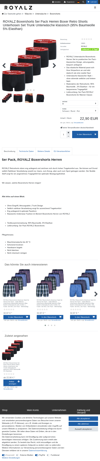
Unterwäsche (40, 14)
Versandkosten (78, 122)
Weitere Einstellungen (11, 458)
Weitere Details (44, 151)
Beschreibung (9, 151)
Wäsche (28, 14)
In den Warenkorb (84, 134)
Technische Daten (26, 151)
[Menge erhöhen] (68, 132)
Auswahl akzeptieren (83, 429)
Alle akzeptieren (83, 418)
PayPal (42, 455)
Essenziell (10, 455)
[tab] (9, 151)
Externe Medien (26, 455)
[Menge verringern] (68, 136)
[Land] (78, 2)
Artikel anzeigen (12, 383)
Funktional (55, 455)
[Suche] (83, 2)
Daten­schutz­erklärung (38, 450)
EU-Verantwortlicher (62, 151)
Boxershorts (54, 14)
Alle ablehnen (83, 424)
